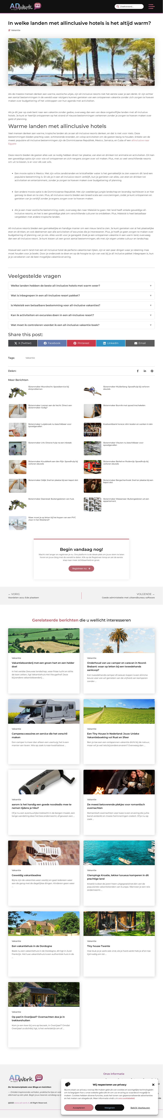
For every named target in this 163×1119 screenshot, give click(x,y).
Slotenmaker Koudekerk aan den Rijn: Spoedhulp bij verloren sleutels (53, 462)
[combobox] (129, 6)
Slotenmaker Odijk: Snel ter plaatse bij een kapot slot (53, 480)
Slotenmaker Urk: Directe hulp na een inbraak (50, 442)
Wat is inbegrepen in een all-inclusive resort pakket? (81, 295)
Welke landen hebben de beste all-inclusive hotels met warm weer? (81, 285)
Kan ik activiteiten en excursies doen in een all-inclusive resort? (81, 315)
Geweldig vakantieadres (26, 875)
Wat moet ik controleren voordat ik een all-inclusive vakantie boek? (81, 325)
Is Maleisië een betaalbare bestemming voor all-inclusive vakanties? (81, 305)
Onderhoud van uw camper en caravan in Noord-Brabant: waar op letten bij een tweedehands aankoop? (117, 666)
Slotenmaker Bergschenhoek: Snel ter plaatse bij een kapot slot (128, 481)
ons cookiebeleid (126, 1098)
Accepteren (79, 1107)
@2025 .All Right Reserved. (27, 1103)
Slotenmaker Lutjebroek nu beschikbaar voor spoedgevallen (49, 425)
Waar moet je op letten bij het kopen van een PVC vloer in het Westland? (52, 518)
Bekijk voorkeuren (140, 1107)
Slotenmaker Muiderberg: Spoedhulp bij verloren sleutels (126, 387)
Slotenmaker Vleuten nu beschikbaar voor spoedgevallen (123, 443)
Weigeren (109, 1107)
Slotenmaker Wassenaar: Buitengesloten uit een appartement (126, 500)
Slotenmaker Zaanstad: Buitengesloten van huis (51, 499)
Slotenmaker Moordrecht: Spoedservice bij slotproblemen (48, 387)
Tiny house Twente (98, 946)
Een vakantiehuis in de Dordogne (32, 946)
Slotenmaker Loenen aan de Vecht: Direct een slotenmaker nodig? (50, 406)
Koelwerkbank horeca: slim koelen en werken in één (128, 424)
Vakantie (15, 30)
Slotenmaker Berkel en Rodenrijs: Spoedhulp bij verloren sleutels (125, 462)
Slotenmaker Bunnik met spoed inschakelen (124, 405)
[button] (153, 1084)
